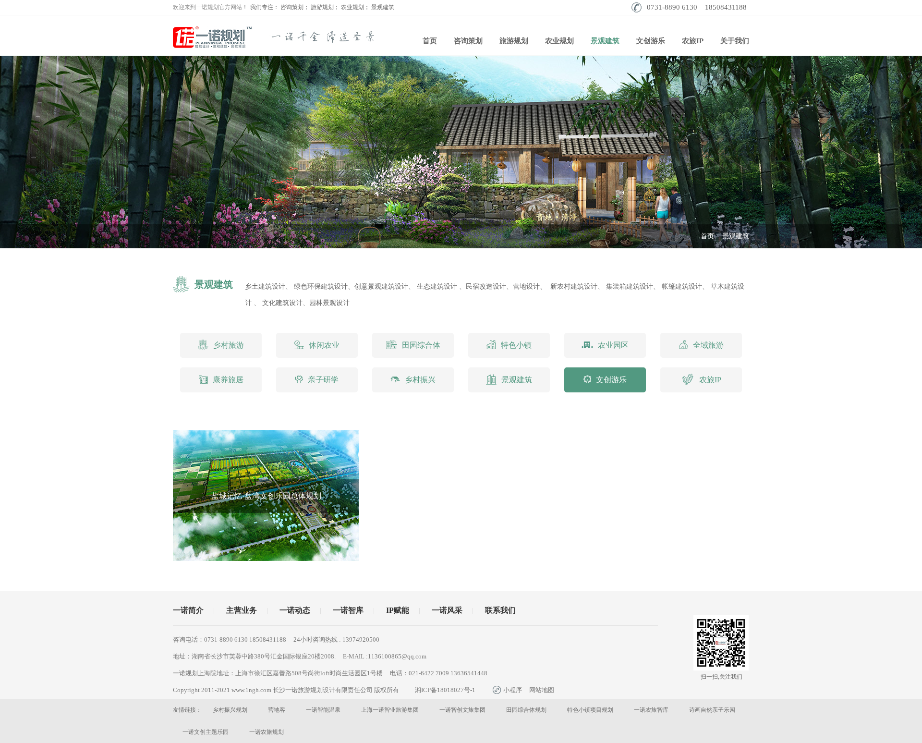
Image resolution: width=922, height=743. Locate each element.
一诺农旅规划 (266, 732)
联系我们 (500, 610)
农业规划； (355, 7)
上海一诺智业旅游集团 (390, 709)
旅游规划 (513, 41)
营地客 (276, 709)
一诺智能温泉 (323, 709)
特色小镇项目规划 (590, 709)
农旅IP (693, 41)
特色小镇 (516, 345)
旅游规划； (325, 7)
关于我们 (734, 41)
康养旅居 (228, 380)
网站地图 (541, 690)
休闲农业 (324, 345)
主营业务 (241, 610)
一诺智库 (348, 610)
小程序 (512, 690)
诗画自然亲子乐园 (712, 709)
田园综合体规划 (526, 709)
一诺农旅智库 (651, 709)
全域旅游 (708, 345)
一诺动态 (294, 610)
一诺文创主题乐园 (205, 732)
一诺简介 (188, 610)
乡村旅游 (228, 345)
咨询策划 (468, 41)
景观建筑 (382, 7)
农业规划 (559, 41)
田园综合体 (421, 345)
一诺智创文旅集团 (462, 709)
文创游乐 (650, 41)
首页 (430, 41)
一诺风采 (447, 610)
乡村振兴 (420, 380)
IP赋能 (397, 610)
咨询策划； (294, 7)
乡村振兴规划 (230, 709)
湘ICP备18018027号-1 (445, 690)
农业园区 (613, 345)
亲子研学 (323, 380)
